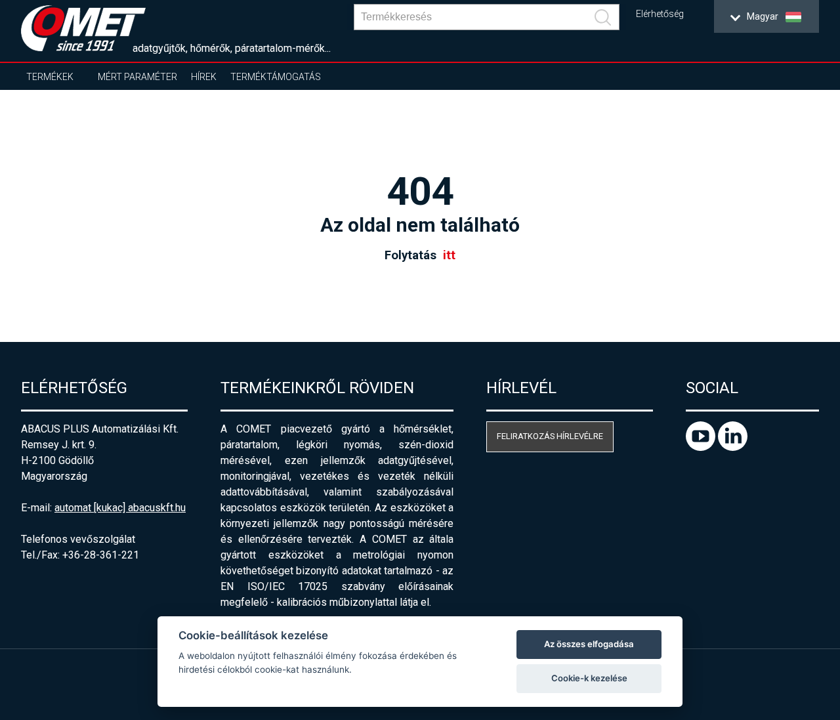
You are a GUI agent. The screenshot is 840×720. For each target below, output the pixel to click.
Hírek (204, 77)
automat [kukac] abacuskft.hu (120, 507)
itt (449, 255)
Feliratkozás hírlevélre (550, 436)
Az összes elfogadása (589, 644)
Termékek (50, 77)
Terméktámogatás (275, 77)
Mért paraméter (137, 77)
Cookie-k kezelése (589, 678)
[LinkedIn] (732, 447)
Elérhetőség (660, 14)
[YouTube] (702, 447)
